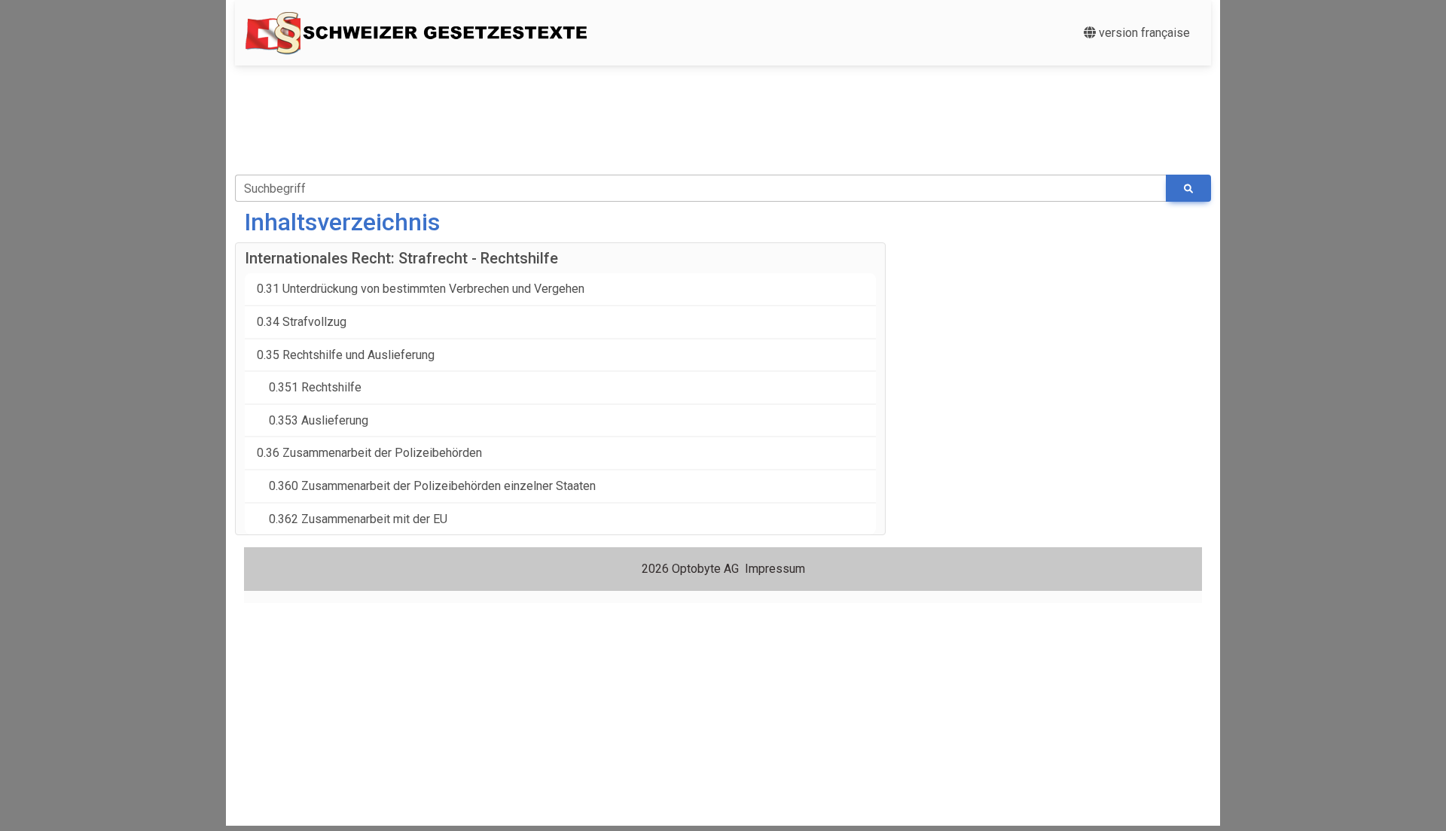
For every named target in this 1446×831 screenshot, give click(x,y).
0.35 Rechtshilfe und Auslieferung (346, 355)
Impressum (775, 569)
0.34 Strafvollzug (301, 322)
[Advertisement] (732, 111)
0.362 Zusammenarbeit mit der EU (352, 519)
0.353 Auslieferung (312, 420)
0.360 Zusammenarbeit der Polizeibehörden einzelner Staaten (426, 486)
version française (1143, 33)
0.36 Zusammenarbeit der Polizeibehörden (369, 453)
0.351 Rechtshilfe (309, 387)
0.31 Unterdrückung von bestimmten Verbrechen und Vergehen (420, 289)
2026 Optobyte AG (690, 569)
